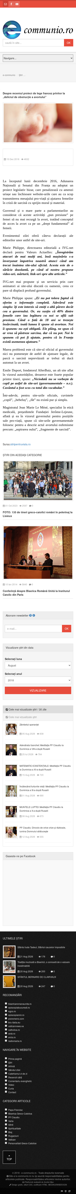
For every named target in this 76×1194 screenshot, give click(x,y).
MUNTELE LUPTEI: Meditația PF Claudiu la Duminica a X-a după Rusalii (41, 808)
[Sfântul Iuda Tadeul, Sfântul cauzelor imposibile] (11, 951)
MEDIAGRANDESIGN (57, 1184)
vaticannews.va (16, 1026)
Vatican (12, 1139)
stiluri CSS (28, 1184)
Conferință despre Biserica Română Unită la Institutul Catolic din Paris (36, 592)
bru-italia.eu (14, 1022)
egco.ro (12, 1011)
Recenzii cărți (15, 1077)
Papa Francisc (15, 1109)
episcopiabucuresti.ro (19, 1007)
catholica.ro (14, 1029)
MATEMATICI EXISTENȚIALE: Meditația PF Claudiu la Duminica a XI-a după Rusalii (45, 767)
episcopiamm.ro (16, 1014)
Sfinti (10, 1124)
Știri (21, 75)
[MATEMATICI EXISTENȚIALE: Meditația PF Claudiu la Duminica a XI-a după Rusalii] (13, 770)
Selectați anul (13, 674)
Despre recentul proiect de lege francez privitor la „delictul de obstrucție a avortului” (34, 95)
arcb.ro (11, 1033)
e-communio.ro (29, 1172)
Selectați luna (13, 659)
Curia (11, 1088)
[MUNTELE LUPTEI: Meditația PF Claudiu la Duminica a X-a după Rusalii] (13, 811)
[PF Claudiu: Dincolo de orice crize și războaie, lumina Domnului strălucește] (13, 832)
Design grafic (17, 1184)
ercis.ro (12, 1037)
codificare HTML (40, 1184)
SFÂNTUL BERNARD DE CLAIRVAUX (37, 976)
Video (11, 1084)
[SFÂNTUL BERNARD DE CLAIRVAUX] (11, 981)
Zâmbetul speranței (29, 724)
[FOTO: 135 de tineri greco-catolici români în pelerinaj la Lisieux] (38, 480)
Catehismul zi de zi (17, 1073)
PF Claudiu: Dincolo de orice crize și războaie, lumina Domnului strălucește (43, 829)
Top (9, 1159)
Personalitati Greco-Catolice (22, 1143)
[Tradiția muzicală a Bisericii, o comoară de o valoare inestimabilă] (11, 966)
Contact (12, 1092)
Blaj (10, 1132)
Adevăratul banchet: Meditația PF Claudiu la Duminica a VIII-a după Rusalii (42, 747)
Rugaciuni (13, 1135)
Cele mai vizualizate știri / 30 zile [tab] (27, 709)
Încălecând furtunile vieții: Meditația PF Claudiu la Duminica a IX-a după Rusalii (44, 788)
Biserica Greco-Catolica (20, 1113)
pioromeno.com (16, 1018)
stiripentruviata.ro (20, 444)
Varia (10, 1121)
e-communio (9, 75)
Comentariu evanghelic (20, 1081)
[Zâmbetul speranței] (13, 729)
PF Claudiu (14, 1117)
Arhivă (11, 1066)
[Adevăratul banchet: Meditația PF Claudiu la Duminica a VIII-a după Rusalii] (13, 749)
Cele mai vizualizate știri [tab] (22, 717)
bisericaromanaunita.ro (20, 1003)
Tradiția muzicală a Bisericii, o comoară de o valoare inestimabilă (44, 963)
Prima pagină (15, 1058)
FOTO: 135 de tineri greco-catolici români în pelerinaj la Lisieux (37, 514)
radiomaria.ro (15, 1040)
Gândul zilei (14, 1069)
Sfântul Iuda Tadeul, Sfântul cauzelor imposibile (41, 947)
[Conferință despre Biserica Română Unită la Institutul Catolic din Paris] (38, 552)
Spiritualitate (14, 1128)
